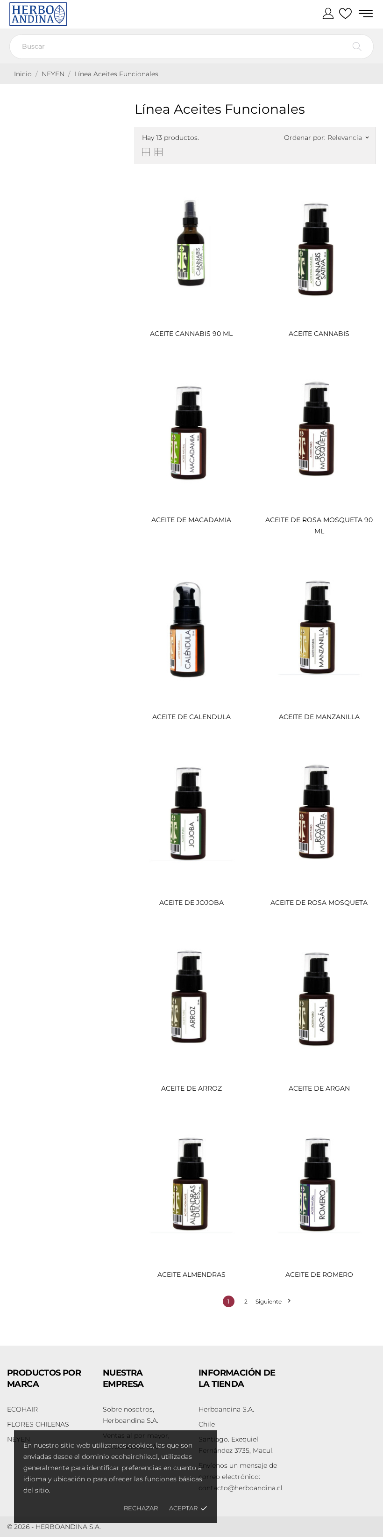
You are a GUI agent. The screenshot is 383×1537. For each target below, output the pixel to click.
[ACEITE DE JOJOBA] (239, 761)
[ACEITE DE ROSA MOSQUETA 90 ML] (366, 378)
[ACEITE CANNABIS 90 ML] (239, 192)
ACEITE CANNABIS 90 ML (191, 333)
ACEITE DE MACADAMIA (191, 520)
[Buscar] (357, 46)
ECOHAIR (22, 1409)
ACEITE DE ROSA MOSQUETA (319, 902)
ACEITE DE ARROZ (191, 1088)
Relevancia (348, 137)
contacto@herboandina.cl (241, 1476)
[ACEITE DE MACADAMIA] (239, 378)
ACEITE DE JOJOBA (191, 902)
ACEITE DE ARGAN (319, 1088)
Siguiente (272, 1301)
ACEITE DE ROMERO (319, 1274)
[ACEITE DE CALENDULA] (239, 575)
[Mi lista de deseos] (345, 14)
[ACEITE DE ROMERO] (366, 1132)
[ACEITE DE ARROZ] (239, 947)
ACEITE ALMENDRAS (191, 1274)
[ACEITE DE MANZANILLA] (366, 575)
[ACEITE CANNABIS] (366, 192)
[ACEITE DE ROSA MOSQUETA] (366, 761)
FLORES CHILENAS (38, 1424)
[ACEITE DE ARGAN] (366, 947)
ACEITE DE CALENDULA (191, 717)
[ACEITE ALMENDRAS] (239, 1132)
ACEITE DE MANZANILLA (319, 717)
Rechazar (141, 1508)
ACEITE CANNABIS (319, 333)
